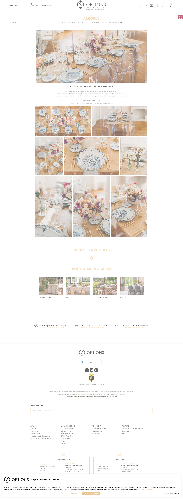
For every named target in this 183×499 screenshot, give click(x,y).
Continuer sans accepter (171, 493)
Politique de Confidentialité (145, 489)
